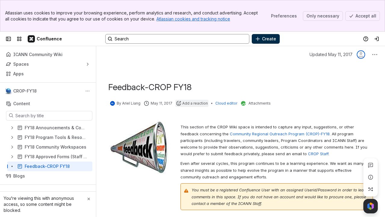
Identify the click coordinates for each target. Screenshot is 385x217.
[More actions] (87, 91)
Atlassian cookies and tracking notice (193, 18)
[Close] (88, 199)
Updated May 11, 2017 (331, 54)
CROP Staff (318, 153)
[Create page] (370, 189)
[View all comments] (370, 165)
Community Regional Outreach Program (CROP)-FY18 (280, 133)
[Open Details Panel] (370, 177)
